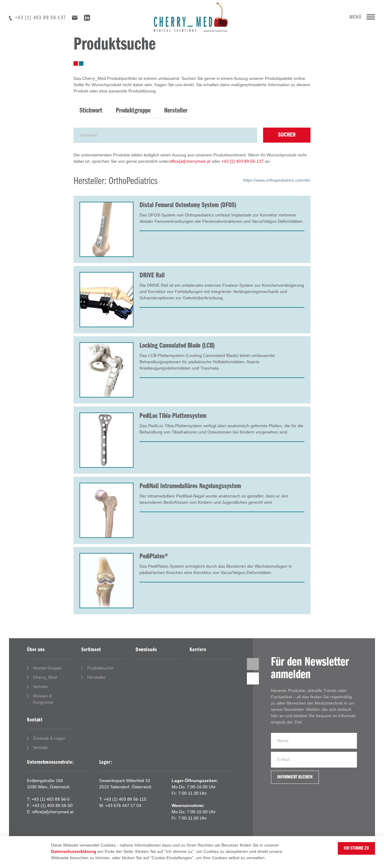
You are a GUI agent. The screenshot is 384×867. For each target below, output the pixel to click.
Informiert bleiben (295, 777)
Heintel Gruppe (47, 668)
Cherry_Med (45, 677)
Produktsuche (100, 668)
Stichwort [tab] (91, 110)
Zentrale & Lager (49, 738)
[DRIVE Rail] (107, 299)
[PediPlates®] (107, 580)
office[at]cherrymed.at (189, 161)
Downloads (146, 650)
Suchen (287, 135)
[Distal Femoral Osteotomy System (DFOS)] (107, 229)
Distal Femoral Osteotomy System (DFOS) (188, 205)
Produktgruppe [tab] (133, 110)
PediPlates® (154, 556)
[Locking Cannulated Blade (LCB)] (107, 369)
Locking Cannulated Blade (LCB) (177, 345)
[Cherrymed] (192, 15)
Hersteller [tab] (176, 110)
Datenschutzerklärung (73, 851)
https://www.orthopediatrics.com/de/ (276, 180)
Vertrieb (40, 686)
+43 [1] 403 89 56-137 (40, 18)
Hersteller (96, 677)
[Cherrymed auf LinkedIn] (87, 19)
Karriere (198, 650)
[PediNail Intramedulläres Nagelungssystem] (107, 510)
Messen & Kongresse (43, 699)
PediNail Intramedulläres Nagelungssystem (190, 486)
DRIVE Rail (152, 275)
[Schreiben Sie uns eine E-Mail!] (74, 18)
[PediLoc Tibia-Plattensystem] (107, 440)
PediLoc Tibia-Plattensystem (173, 416)
